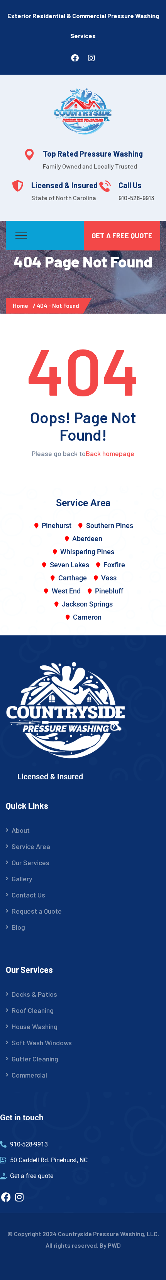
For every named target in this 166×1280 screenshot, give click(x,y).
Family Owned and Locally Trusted (90, 166)
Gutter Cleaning (35, 1058)
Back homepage (110, 453)
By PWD (110, 1245)
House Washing (35, 1026)
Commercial (29, 1075)
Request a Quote (37, 911)
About (21, 830)
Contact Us (28, 895)
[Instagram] (19, 1197)
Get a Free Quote (121, 235)
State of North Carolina (63, 197)
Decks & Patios (34, 994)
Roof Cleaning (33, 1010)
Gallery (22, 878)
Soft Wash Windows (42, 1042)
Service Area (31, 846)
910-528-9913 (136, 197)
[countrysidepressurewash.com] (83, 110)
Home (21, 305)
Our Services (30, 862)
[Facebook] (6, 1197)
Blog (18, 927)
